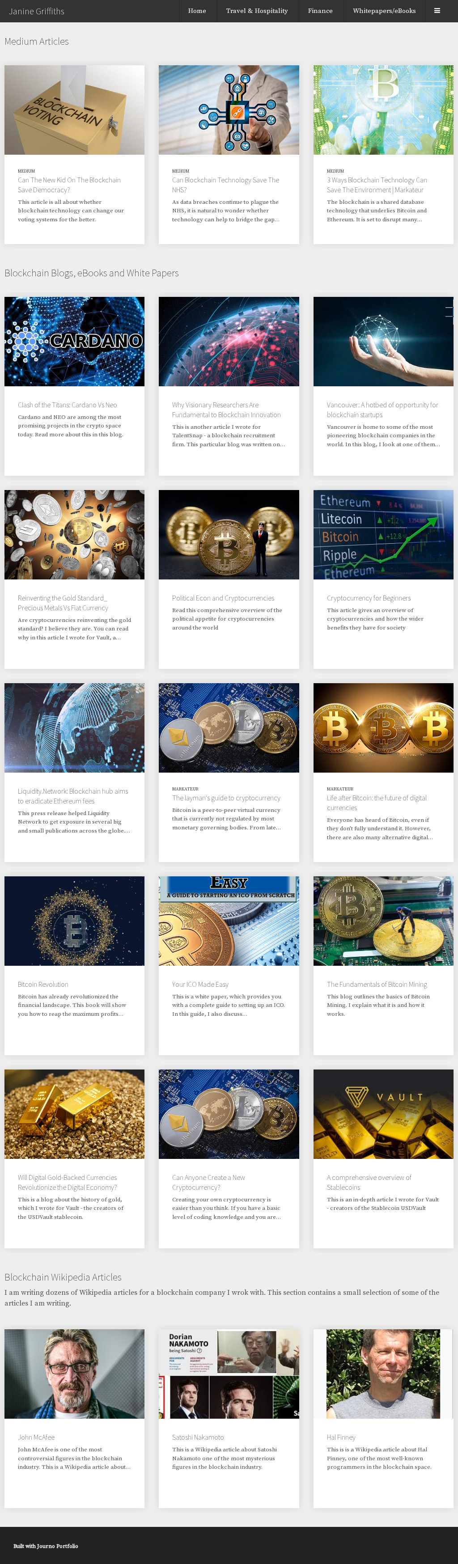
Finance (320, 11)
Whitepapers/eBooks (384, 11)
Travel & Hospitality (257, 11)
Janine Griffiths (36, 11)
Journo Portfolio (57, 1546)
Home (197, 11)
